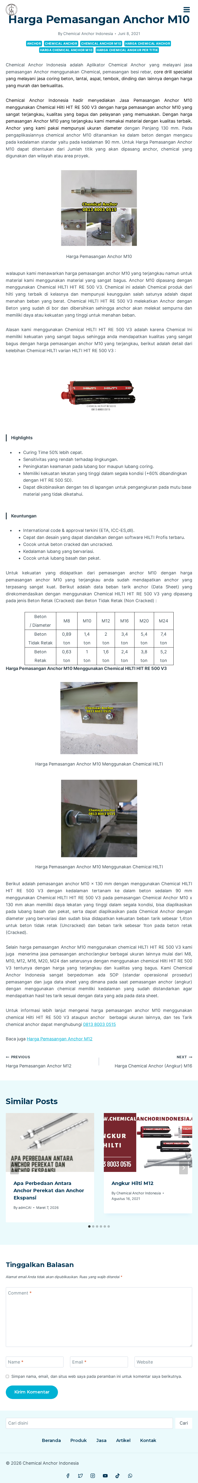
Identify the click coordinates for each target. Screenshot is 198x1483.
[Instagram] (93, 1476)
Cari (184, 1423)
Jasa (101, 1440)
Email (79, 1362)
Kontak (148, 1440)
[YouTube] (105, 1476)
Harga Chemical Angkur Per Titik (127, 50)
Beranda (51, 1440)
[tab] (89, 1226)
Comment (20, 1292)
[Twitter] (80, 1476)
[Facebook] (68, 1476)
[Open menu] (186, 9)
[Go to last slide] (14, 1167)
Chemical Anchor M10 (101, 43)
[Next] (183, 1167)
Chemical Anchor (61, 43)
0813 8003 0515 (99, 1024)
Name (15, 1362)
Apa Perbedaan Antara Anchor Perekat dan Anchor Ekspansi (49, 1190)
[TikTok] (117, 1476)
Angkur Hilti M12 (133, 1183)
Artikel (123, 1440)
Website (145, 1362)
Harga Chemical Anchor (147, 43)
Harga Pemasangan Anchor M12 (59, 1038)
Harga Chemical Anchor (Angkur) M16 (153, 1061)
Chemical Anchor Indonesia (88, 33)
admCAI (24, 1207)
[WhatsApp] (130, 1476)
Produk (78, 1440)
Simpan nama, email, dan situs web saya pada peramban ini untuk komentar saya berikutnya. (96, 1376)
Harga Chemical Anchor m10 (66, 50)
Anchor (34, 43)
